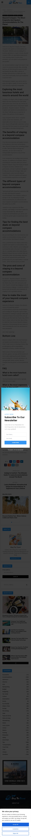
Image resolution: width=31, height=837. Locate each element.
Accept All (15, 824)
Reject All (15, 833)
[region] (15, 823)
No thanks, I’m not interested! (15, 450)
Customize (15, 829)
